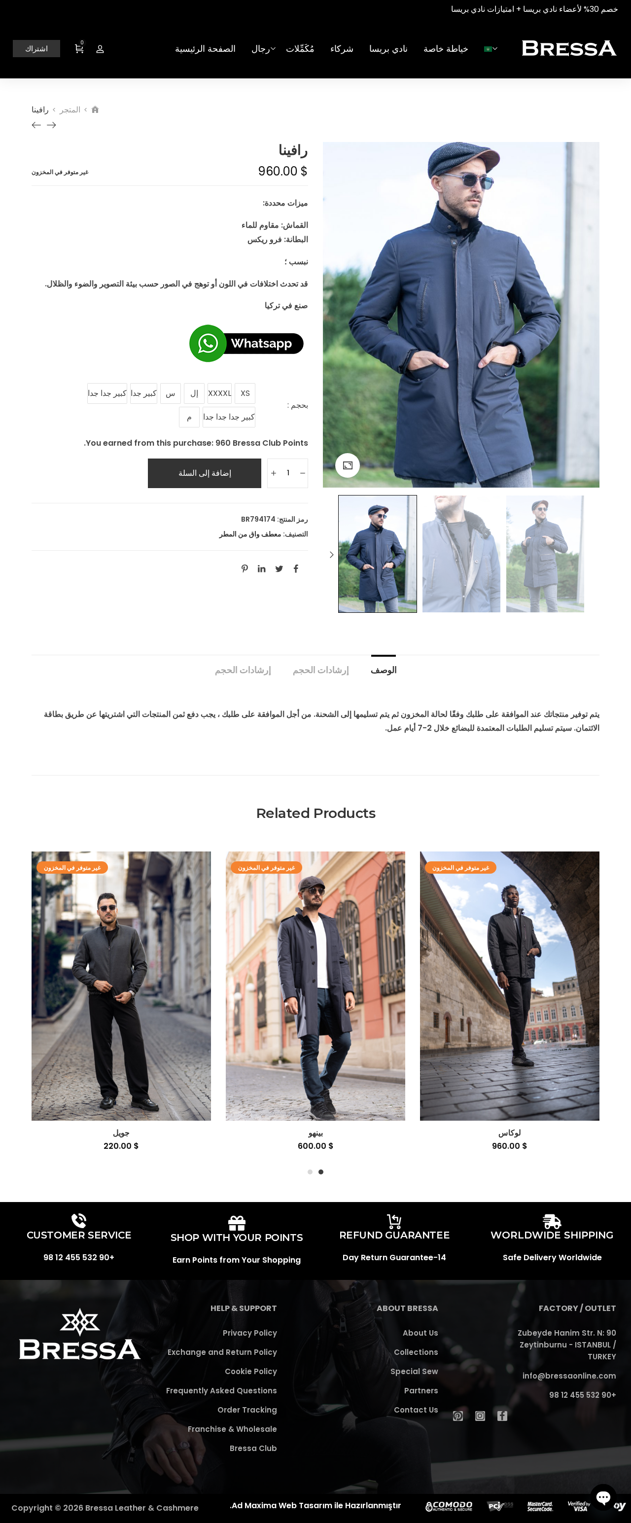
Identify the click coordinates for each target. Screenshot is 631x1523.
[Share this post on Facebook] (295, 568)
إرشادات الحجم (321, 669)
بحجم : (297, 405)
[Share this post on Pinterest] (245, 568)
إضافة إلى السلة (204, 473)
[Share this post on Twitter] (279, 568)
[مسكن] (95, 109)
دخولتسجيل (100, 49)
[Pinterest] (458, 1416)
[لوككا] (51, 125)
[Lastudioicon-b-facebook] (502, 1416)
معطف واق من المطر (250, 534)
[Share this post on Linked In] (261, 568)
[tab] (384, 665)
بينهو (316, 1132)
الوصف (384, 669)
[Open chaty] (603, 1497)
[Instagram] (480, 1416)
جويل (121, 1132)
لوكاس (509, 1132)
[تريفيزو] (36, 125)
